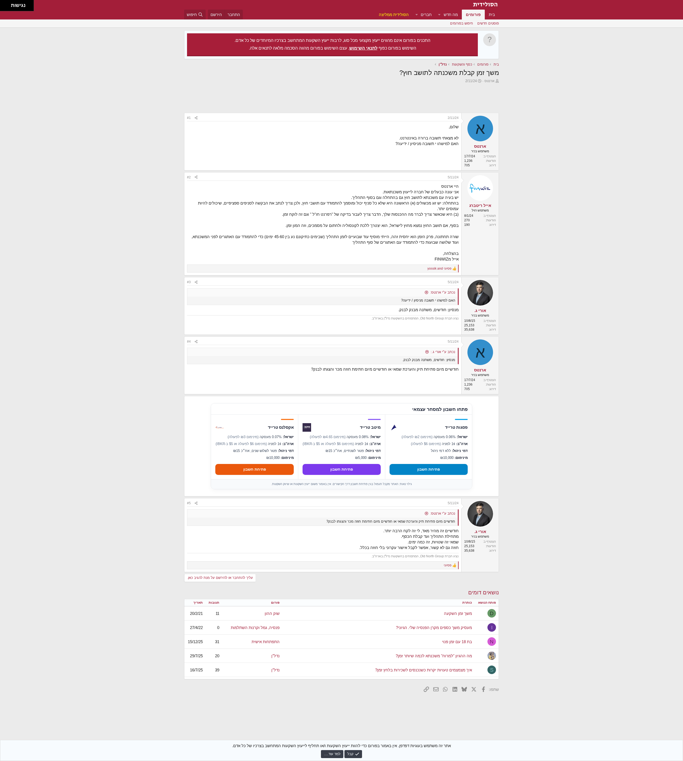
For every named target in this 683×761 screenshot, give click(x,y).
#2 (189, 177)
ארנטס (489, 81)
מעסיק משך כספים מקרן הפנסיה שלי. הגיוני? (434, 627)
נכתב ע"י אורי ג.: (443, 352)
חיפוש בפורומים (461, 23)
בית (492, 14)
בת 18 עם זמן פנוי (457, 641)
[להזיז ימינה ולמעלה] (7, 4)
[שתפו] (196, 118)
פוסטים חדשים (488, 23)
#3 (189, 282)
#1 (189, 118)
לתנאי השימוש (363, 48)
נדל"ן (275, 656)
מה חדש (451, 14)
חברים (426, 14)
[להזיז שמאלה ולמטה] (4, 7)
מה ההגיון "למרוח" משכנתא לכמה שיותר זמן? (434, 656)
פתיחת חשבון (428, 469)
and (439, 268)
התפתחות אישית (266, 641)
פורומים (473, 14)
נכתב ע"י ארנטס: (442, 292)
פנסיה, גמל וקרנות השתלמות (255, 627)
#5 (189, 503)
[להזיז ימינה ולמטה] (7, 7)
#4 (189, 341)
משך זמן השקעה (458, 613)
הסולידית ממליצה (394, 14)
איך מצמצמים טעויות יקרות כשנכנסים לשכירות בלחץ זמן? (423, 670)
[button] (439, 14)
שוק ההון (272, 613)
